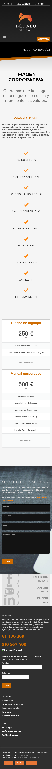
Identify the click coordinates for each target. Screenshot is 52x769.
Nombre (6, 506)
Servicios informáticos (12, 704)
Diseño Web (7, 700)
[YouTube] (8, 4)
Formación (7, 712)
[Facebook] (4, 4)
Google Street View (11, 716)
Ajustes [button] (20, 763)
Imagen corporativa (11, 708)
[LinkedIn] (12, 4)
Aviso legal (7, 727)
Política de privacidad (12, 731)
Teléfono (7, 515)
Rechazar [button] (31, 763)
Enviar (7, 561)
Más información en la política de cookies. (21, 757)
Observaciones (9, 534)
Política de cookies (10, 735)
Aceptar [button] (9, 763)
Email (5, 525)
